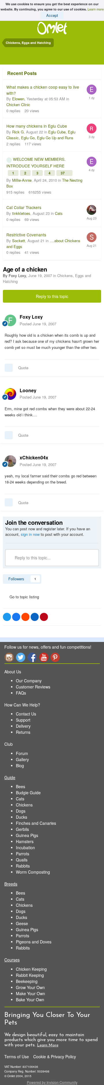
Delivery (23, 726)
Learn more (96, 9)
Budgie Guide (28, 792)
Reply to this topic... (32, 558)
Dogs (20, 811)
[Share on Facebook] (16, 617)
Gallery (22, 759)
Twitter (20, 657)
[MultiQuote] (9, 368)
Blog (20, 765)
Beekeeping (27, 981)
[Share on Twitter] (7, 617)
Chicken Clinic (18, 104)
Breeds (10, 884)
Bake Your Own (30, 999)
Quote (23, 367)
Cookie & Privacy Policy (54, 1056)
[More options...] (93, 320)
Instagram (9, 657)
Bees (20, 786)
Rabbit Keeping (30, 975)
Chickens (24, 805)
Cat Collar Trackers (23, 207)
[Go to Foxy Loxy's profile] (10, 320)
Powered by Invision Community (52, 1082)
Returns (23, 732)
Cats (59, 213)
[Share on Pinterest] (44, 617)
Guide (9, 777)
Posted (38, 323)
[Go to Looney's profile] (10, 394)
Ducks (21, 817)
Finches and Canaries (36, 823)
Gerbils (22, 829)
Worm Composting (33, 872)
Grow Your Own (30, 987)
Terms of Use (16, 1056)
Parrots (22, 853)
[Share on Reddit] (25, 617)
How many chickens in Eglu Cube (36, 126)
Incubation (25, 847)
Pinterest (55, 657)
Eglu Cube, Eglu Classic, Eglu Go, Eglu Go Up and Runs (40, 134)
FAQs (21, 693)
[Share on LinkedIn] (35, 617)
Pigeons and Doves (33, 942)
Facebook (32, 657)
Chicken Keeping (31, 969)
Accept (52, 15)
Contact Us (26, 714)
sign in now (30, 534)
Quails (21, 860)
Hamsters (25, 841)
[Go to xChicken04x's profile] (10, 461)
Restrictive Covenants (26, 235)
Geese (22, 923)
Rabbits (23, 866)
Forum (22, 753)
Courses (12, 960)
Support (23, 720)
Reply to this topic (52, 296)
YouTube (43, 657)
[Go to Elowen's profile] (91, 89)
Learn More (47, 1045)
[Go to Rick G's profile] (91, 128)
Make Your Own (30, 993)
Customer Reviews (33, 687)
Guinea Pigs (27, 835)
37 (63, 173)
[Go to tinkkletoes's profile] (91, 210)
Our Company (29, 681)
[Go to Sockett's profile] (91, 237)
